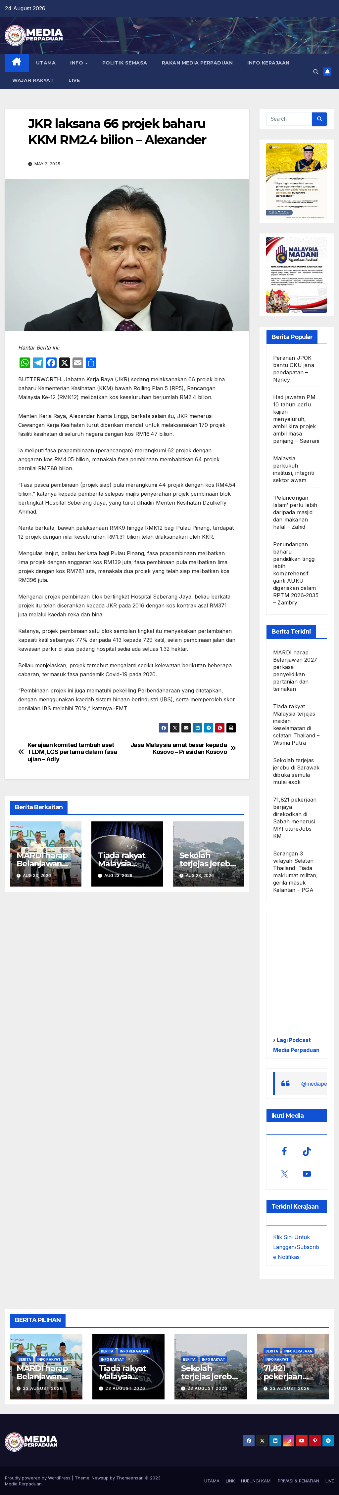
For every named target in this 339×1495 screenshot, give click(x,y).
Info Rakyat (49, 1359)
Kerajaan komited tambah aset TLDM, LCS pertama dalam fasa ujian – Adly (72, 752)
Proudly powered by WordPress (38, 1477)
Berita (25, 1359)
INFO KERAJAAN (268, 63)
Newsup (100, 1477)
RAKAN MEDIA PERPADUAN (197, 63)
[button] (315, 71)
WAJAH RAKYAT (33, 80)
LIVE (74, 80)
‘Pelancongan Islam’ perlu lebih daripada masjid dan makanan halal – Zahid (295, 512)
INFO (77, 63)
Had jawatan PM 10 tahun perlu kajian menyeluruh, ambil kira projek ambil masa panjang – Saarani (296, 419)
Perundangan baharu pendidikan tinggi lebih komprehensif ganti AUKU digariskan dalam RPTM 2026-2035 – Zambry (295, 573)
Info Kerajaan (134, 1351)
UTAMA (46, 63)
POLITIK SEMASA (124, 63)
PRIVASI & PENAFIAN (298, 1480)
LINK (230, 1480)
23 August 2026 (43, 1388)
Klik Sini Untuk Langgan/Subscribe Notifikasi (296, 1247)
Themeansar (129, 1477)
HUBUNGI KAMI (256, 1480)
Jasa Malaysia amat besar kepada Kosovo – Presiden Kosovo (178, 748)
